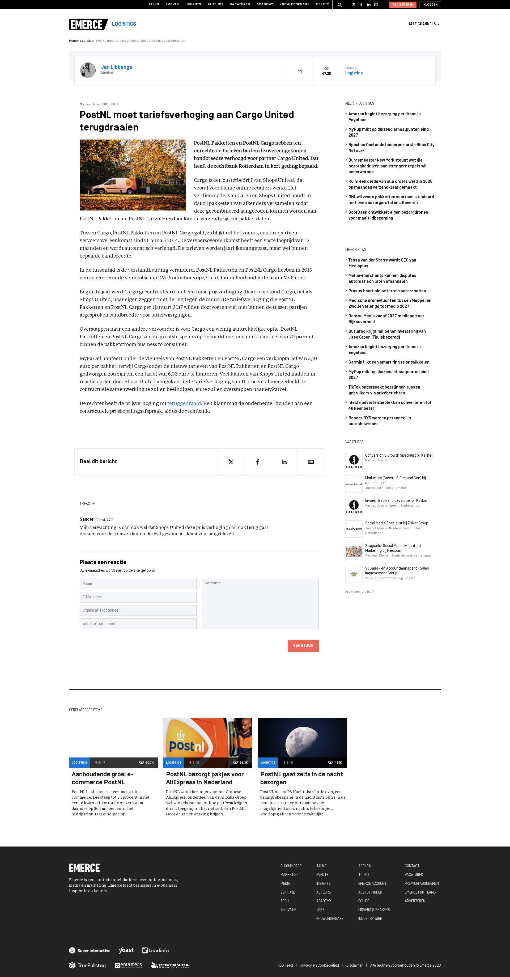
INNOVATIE (288, 910)
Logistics (86, 41)
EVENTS (322, 875)
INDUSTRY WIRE (370, 919)
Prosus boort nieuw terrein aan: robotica (387, 291)
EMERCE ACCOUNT (372, 884)
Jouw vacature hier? (359, 591)
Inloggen (430, 4)
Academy (265, 4)
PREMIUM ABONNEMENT (423, 884)
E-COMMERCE (290, 866)
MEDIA (285, 884)
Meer (320, 4)
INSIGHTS (323, 884)
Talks (154, 4)
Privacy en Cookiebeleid (319, 966)
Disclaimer (354, 966)
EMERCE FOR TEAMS (420, 893)
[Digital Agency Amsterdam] (89, 950)
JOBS (320, 910)
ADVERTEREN (415, 901)
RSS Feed (285, 966)
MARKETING (289, 875)
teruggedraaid (184, 403)
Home (73, 41)
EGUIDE (363, 901)
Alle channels (422, 24)
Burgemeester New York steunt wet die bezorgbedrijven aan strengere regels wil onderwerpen (387, 166)
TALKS (321, 866)
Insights (193, 4)
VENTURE (287, 893)
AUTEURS (323, 893)
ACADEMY (323, 901)
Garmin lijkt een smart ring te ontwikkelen (389, 362)
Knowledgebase (294, 4)
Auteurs (216, 4)
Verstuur (303, 646)
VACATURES (414, 875)
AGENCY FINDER (370, 893)
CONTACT (412, 866)
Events (172, 4)
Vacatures (240, 4)
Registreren (403, 4)
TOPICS (363, 875)
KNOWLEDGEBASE (329, 919)
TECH (284, 901)
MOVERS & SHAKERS (374, 910)
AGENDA (364, 866)
